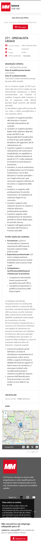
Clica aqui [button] (21, 27)
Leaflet (11, 443)
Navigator (35, 443)
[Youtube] (34, 497)
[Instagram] (27, 497)
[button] (20, 425)
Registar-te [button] (20, 538)
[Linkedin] (21, 497)
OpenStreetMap (20, 443)
